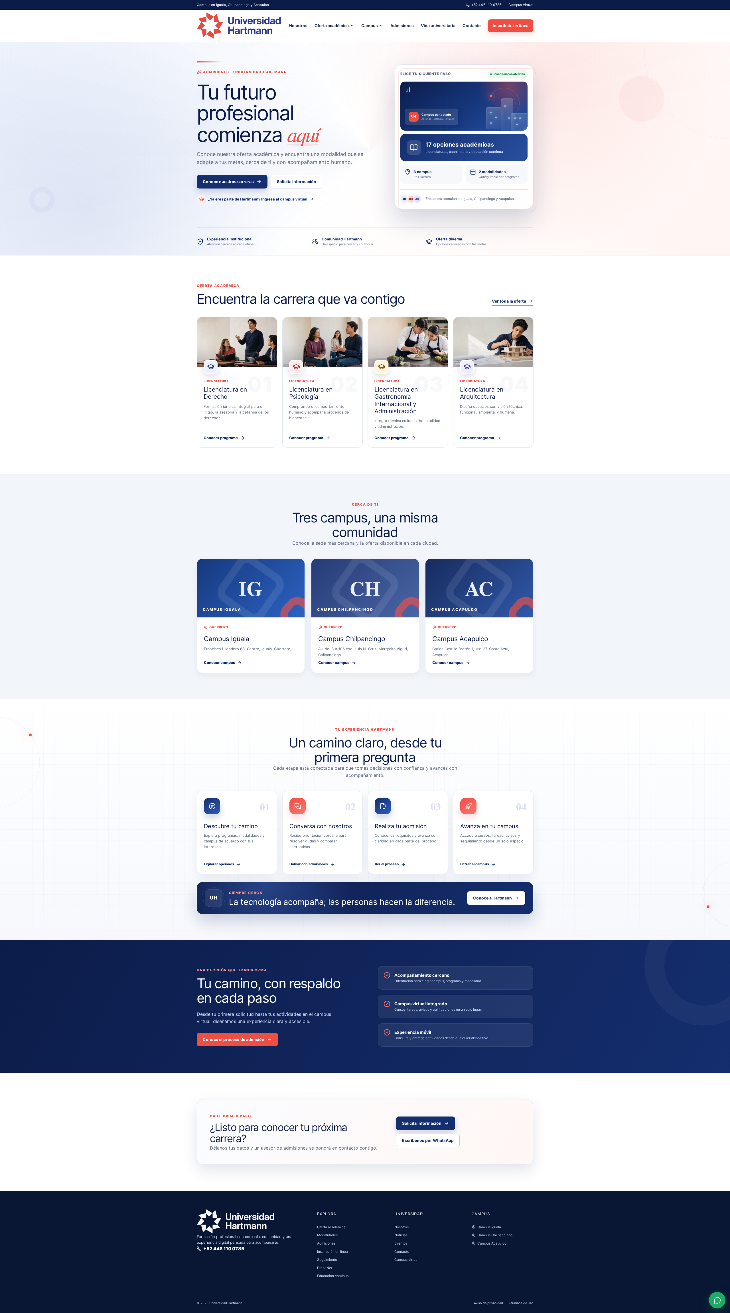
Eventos (400, 1243)
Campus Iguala (489, 1227)
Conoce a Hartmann (492, 897)
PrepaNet (324, 1268)
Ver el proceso (387, 864)
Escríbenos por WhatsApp (428, 1140)
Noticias (400, 1235)
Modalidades (327, 1235)
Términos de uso (521, 1303)
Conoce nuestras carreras (228, 181)
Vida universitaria (438, 25)
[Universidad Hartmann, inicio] (239, 25)
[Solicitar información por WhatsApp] (717, 1300)
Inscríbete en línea (510, 25)
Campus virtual (520, 5)
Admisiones (402, 25)
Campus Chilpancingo (494, 1235)
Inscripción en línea (332, 1251)
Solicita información (296, 181)
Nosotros (298, 25)
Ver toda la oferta (509, 301)
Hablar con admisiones (308, 864)
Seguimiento (327, 1259)
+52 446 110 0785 (486, 5)
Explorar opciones (219, 864)
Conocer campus (219, 662)
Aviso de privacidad (488, 1303)
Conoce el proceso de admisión (233, 1039)
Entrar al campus (474, 864)
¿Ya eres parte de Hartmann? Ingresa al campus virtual (257, 199)
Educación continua (333, 1276)
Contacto (472, 25)
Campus (369, 25)
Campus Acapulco (491, 1243)
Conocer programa (221, 438)
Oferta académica (332, 25)
